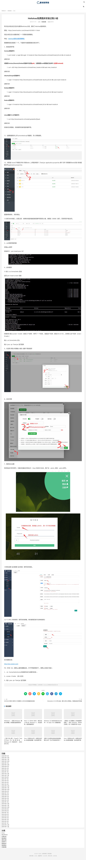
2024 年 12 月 (5, 764)
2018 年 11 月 (5, 826)
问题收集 (9, 10)
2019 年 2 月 (5, 821)
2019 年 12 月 (5, 803)
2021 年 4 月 (5, 782)
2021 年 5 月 (5, 780)
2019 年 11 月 (5, 805)
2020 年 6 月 (5, 795)
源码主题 (4, 840)
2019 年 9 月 (5, 809)
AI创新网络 (43, 2)
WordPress (5, 834)
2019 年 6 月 (5, 814)
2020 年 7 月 (5, 793)
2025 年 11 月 (5, 759)
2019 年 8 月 (5, 810)
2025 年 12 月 (5, 757)
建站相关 (4, 838)
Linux (3, 833)
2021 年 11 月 (5, 775)
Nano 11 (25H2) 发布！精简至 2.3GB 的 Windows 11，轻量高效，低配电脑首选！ (33, 722)
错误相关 (4, 845)
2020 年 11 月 (5, 787)
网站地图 (49, 853)
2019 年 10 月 (5, 807)
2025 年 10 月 (5, 761)
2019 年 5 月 (5, 816)
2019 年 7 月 (5, 812)
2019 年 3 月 (5, 819)
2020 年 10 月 (5, 789)
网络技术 (4, 10)
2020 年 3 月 (5, 800)
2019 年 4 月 (5, 817)
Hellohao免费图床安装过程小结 (43, 18)
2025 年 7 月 (5, 763)
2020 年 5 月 (5, 796)
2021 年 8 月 (5, 777)
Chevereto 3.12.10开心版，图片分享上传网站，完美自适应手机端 (64, 701)
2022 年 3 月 (5, 768)
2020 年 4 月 (5, 798)
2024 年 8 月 (5, 766)
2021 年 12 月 (5, 773)
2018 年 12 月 (5, 825)
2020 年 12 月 (5, 786)
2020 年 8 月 (5, 791)
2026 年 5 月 (5, 756)
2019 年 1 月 (5, 823)
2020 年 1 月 (5, 802)
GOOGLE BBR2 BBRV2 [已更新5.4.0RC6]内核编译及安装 (19, 701)
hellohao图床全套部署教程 (16, 38)
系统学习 (4, 841)
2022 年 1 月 (5, 772)
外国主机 (4, 836)
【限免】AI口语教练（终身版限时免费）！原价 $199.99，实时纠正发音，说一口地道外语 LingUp (73, 722)
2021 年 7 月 (5, 779)
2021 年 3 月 (5, 784)
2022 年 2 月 (5, 770)
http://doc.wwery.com (11, 664)
